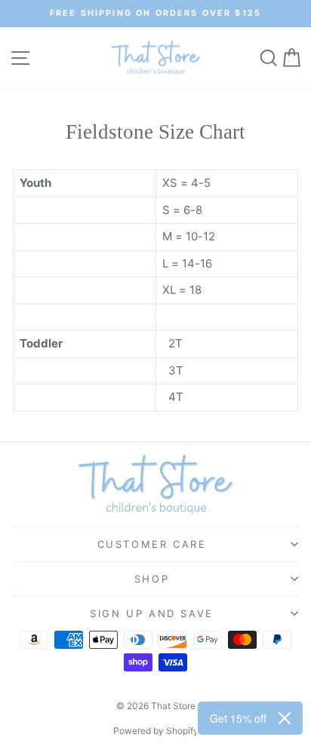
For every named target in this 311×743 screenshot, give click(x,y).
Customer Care (152, 544)
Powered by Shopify (156, 730)
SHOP (151, 579)
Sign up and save (152, 613)
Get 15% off (238, 718)
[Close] (285, 718)
